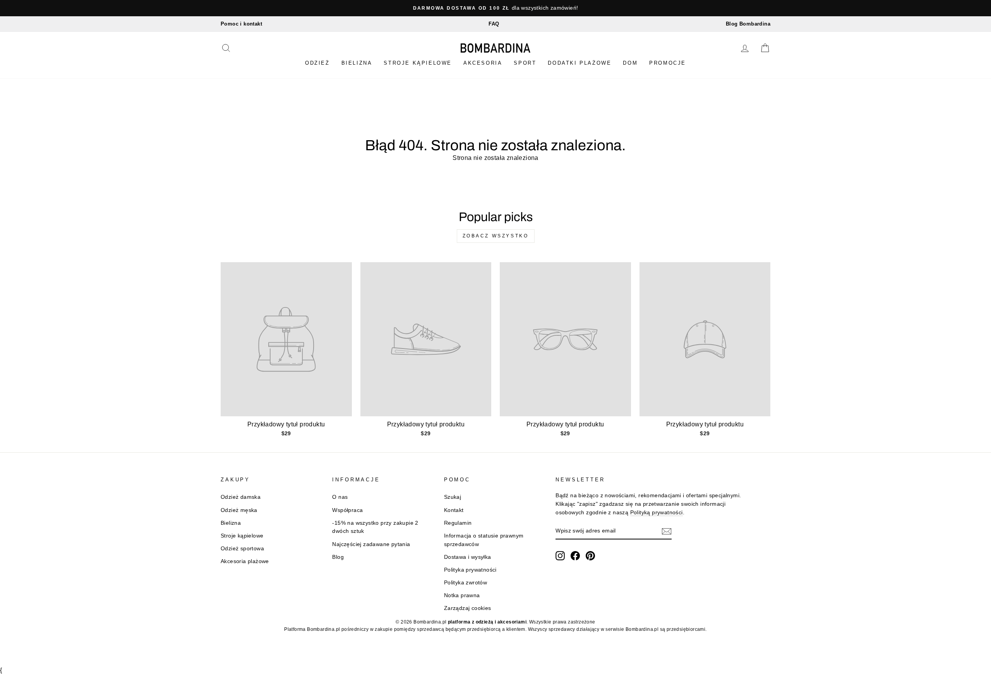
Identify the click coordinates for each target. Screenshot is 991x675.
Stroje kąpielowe (418, 63)
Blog (338, 557)
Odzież (317, 63)
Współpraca (347, 510)
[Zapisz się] (667, 531)
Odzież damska (241, 497)
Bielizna (356, 63)
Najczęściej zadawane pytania (371, 544)
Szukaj (452, 497)
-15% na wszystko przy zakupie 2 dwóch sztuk (375, 527)
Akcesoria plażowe (245, 561)
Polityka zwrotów (465, 583)
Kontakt (454, 510)
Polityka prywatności (470, 570)
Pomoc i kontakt (241, 24)
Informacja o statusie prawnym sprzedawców (484, 540)
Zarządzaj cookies (467, 608)
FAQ (494, 24)
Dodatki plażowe (579, 63)
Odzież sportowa (242, 548)
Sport (525, 63)
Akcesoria (482, 63)
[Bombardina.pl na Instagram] (560, 555)
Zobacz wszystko (496, 236)
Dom (630, 63)
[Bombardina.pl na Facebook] (575, 555)
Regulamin (458, 523)
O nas (340, 497)
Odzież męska (239, 510)
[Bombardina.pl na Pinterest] (590, 555)
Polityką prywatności (656, 512)
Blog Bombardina (748, 24)
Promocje (667, 63)
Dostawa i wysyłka (467, 557)
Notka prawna (462, 595)
